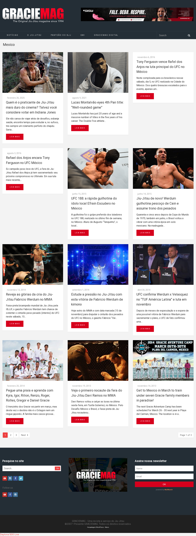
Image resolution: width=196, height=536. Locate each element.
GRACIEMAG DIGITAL (106, 35)
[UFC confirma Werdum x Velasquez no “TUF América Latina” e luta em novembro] (163, 264)
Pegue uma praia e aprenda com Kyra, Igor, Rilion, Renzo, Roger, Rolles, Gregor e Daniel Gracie (29, 395)
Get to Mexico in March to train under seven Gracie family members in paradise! (162, 395)
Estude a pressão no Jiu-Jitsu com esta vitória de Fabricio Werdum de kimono (97, 299)
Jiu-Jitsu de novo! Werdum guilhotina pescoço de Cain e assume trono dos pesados (157, 203)
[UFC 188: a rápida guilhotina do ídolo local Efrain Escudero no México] (98, 168)
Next (23, 435)
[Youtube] (4, 478)
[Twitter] (21, 478)
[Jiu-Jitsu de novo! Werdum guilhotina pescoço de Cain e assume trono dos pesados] (163, 168)
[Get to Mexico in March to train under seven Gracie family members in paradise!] (163, 360)
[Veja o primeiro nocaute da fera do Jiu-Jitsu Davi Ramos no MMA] (98, 360)
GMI (83, 35)
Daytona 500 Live (9, 534)
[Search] (189, 35)
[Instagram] (10, 478)
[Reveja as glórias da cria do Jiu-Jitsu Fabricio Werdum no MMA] (32, 264)
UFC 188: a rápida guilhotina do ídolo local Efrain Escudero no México (94, 203)
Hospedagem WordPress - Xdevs (98, 527)
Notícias (12, 35)
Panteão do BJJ (61, 35)
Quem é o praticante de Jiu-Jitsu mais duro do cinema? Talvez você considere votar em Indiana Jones (31, 107)
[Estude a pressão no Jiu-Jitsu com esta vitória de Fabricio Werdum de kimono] (98, 264)
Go (57, 468)
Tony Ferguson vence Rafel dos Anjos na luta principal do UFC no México (160, 67)
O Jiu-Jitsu (34, 35)
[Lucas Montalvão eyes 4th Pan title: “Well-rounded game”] (98, 72)
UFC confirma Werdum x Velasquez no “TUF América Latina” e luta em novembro (162, 299)
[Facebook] (15, 478)
